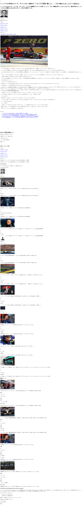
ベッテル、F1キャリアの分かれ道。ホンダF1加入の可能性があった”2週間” (15, 113)
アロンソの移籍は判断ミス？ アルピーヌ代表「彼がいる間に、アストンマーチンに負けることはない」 (20, 117)
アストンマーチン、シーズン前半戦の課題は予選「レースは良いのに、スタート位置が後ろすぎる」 (19, 115)
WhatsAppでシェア (3, 27)
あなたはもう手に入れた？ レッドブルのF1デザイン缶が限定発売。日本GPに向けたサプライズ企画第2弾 (20, 116)
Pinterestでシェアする (3, 30)
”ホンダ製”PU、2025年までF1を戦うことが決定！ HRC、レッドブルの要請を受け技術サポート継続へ (19, 114)
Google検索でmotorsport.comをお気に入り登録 (8, 34)
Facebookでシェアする (4, 23)
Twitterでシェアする (3, 25)
